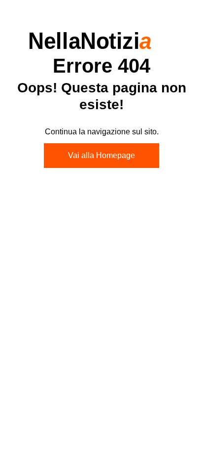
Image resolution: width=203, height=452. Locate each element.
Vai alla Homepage (101, 155)
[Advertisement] (101, 290)
